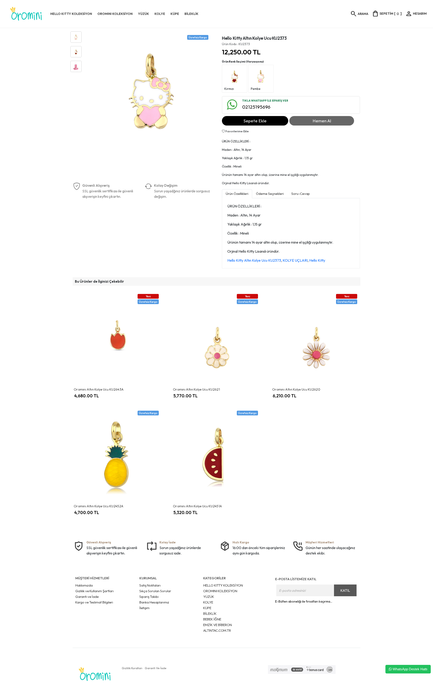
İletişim (144, 608)
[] (387, 13)
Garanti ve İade (87, 596)
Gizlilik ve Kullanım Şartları (94, 591)
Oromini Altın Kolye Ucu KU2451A (197, 506)
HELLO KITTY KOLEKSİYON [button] (71, 14)
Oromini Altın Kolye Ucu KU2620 (296, 389)
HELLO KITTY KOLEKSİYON (223, 585)
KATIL (345, 590)
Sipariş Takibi (149, 596)
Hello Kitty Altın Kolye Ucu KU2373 (254, 260)
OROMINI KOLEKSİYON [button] (115, 14)
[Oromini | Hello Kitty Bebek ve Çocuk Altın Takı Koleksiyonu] (26, 14)
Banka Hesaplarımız (154, 602)
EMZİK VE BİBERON (217, 625)
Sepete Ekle (255, 120)
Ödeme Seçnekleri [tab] (270, 193)
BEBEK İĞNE (212, 619)
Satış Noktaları (150, 585)
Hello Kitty (317, 260)
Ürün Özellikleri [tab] (237, 193)
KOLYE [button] (159, 14)
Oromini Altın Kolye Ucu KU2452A (98, 506)
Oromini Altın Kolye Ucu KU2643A (99, 389)
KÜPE (207, 608)
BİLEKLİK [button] (191, 14)
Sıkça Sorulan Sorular (155, 591)
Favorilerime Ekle (237, 131)
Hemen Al (322, 120)
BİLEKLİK (209, 613)
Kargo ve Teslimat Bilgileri (94, 602)
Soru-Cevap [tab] (300, 193)
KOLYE (208, 602)
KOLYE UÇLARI (295, 260)
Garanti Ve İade (155, 668)
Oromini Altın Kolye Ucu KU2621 (196, 389)
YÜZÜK (208, 596)
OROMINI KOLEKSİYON (220, 591)
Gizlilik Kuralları (132, 668)
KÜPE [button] (174, 14)
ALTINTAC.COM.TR (217, 630)
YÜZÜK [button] (143, 14)
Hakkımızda (84, 585)
